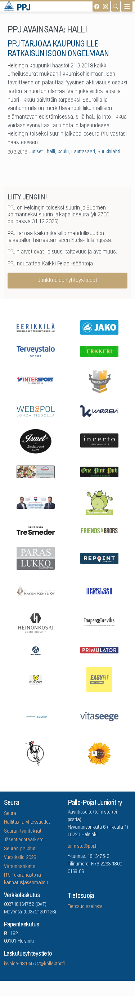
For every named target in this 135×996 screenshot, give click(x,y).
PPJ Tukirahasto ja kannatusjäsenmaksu (26, 879)
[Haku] (116, 6)
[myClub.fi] (99, 380)
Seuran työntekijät (23, 831)
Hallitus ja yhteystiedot (27, 822)
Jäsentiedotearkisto (24, 840)
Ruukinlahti (109, 152)
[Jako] (99, 326)
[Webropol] (35, 410)
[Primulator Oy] (99, 650)
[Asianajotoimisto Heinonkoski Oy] (35, 622)
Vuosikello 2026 (20, 857)
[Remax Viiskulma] (35, 502)
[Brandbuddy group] (99, 753)
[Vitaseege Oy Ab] (99, 715)
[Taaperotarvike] (99, 622)
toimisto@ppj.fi (83, 846)
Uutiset (35, 152)
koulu (63, 152)
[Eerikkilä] (35, 327)
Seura (10, 813)
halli (51, 152)
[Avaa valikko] (126, 6)
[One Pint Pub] (99, 471)
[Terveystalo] (35, 351)
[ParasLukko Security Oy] (35, 558)
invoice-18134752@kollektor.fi (34, 964)
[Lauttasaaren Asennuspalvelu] (35, 753)
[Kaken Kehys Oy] (35, 590)
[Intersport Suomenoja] (35, 380)
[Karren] (99, 410)
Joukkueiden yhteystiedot (67, 280)
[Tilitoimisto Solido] (35, 716)
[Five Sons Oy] (35, 440)
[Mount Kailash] (35, 471)
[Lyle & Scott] (35, 678)
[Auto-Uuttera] (35, 649)
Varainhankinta (20, 866)
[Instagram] (105, 6)
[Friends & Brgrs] (99, 530)
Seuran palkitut (20, 849)
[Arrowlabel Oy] (99, 501)
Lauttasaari (83, 152)
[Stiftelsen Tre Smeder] (35, 530)
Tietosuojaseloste (85, 906)
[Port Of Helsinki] (99, 590)
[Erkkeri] (99, 351)
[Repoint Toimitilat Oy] (99, 557)
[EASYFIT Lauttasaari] (99, 678)
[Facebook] (97, 6)
